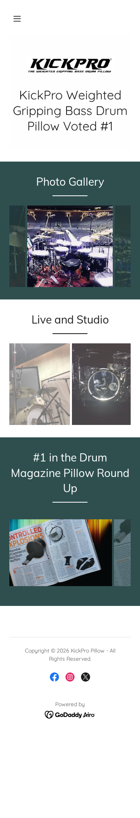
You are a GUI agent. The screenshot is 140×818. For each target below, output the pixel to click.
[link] (70, 65)
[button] (17, 18)
